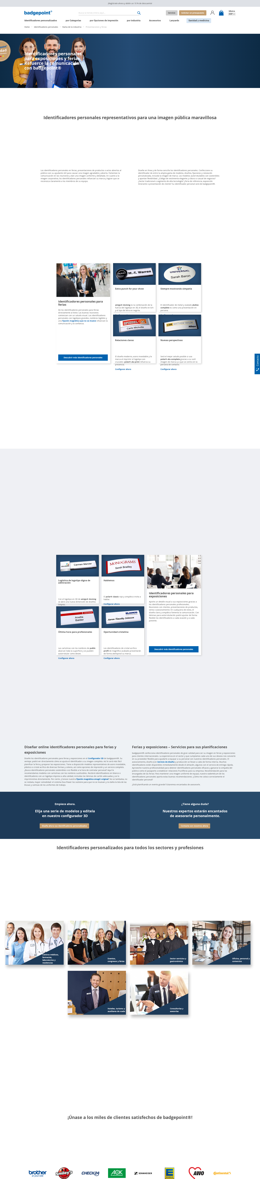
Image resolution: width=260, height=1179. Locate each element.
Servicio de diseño (165, 762)
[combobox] (109, 13)
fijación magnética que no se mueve (79, 320)
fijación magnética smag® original (92, 779)
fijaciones (196, 173)
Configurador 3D (95, 758)
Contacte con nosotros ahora (194, 826)
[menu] (128, 19)
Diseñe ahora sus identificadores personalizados (64, 826)
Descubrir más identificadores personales (83, 357)
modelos (179, 173)
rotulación (207, 173)
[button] (232, 14)
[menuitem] (40, 20)
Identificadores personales (46, 27)
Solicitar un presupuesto (192, 13)
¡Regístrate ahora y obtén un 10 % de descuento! (130, 3)
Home (27, 27)
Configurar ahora (123, 369)
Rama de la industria (72, 27)
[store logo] (38, 13)
